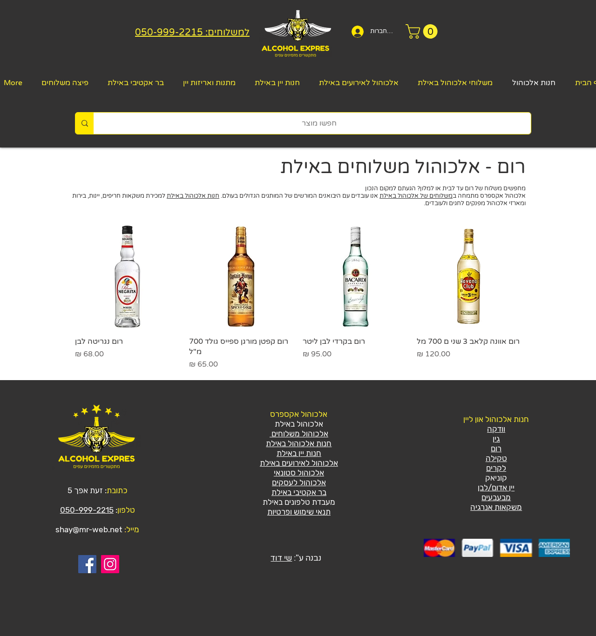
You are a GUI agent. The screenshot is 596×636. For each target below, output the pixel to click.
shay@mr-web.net (88, 529)
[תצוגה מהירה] (469, 276)
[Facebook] (87, 564)
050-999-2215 (87, 510)
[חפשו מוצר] (84, 123)
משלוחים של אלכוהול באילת (416, 196)
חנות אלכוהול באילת (193, 196)
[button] (423, 31)
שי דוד (281, 558)
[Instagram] (110, 564)
